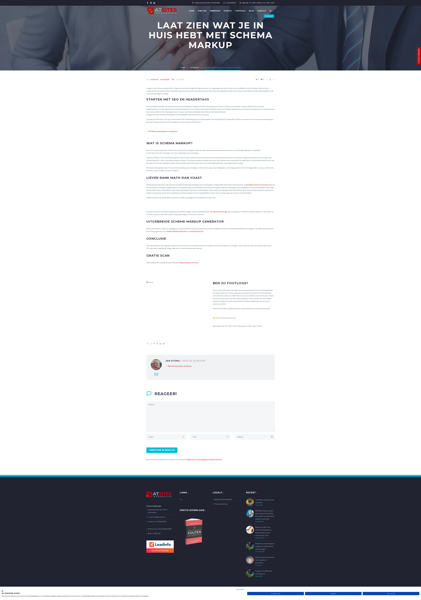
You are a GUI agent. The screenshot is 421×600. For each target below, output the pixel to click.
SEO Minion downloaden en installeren (162, 131)
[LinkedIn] (160, 343)
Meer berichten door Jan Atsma (179, 366)
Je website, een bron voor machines (264, 501)
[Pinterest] (154, 343)
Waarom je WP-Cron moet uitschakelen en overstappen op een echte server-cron (263, 531)
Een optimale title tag (218, 212)
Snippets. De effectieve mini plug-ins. (263, 572)
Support (228, 11)
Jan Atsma (154, 79)
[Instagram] (151, 3)
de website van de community (257, 185)
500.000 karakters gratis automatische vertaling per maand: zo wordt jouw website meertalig (264, 515)
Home (191, 11)
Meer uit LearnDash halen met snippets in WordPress (264, 560)
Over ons (202, 11)
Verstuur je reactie (162, 450)
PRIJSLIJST (269, 16)
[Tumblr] (157, 343)
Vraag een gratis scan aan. (188, 262)
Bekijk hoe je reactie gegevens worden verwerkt (204, 459)
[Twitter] (151, 343)
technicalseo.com (196, 231)
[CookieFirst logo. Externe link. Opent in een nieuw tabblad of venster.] (2, 591)
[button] (270, 11)
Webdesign (215, 11)
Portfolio (240, 11)
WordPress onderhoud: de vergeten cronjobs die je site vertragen (264, 546)
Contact (261, 11)
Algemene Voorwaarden (223, 499)
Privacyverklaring (220, 504)
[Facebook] (147, 3)
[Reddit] (164, 343)
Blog (251, 11)
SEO (173, 79)
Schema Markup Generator (177, 231)
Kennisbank (165, 79)
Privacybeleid (240, 589)
